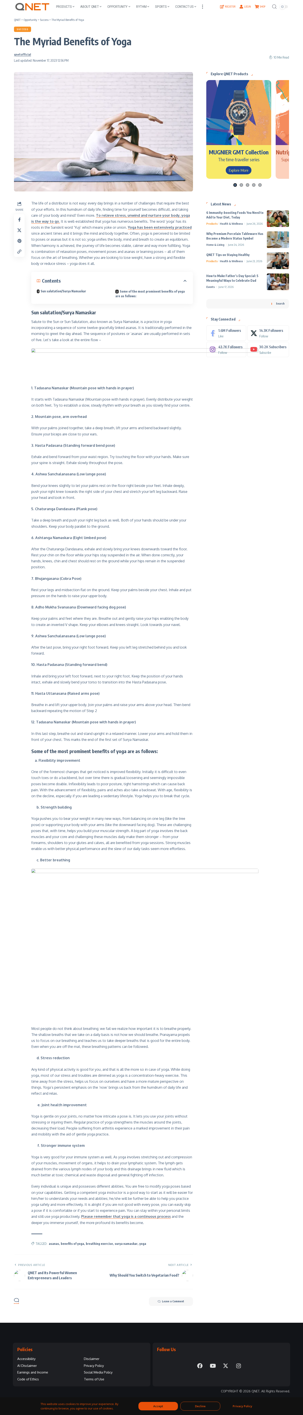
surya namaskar (126, 1244)
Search (280, 303)
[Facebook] (226, 333)
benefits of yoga (72, 1244)
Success (22, 29)
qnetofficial (22, 54)
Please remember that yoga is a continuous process (126, 1216)
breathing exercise (99, 1244)
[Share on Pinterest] (19, 241)
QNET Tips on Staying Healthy (228, 255)
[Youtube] (268, 349)
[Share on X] (19, 230)
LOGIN (247, 6)
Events (210, 287)
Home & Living (215, 244)
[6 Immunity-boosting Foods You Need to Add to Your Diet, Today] (278, 218)
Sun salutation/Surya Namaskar (63, 291)
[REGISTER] (222, 6)
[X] (268, 333)
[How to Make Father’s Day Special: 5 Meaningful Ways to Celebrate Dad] (278, 282)
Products (212, 223)
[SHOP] (257, 6)
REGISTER (230, 6)
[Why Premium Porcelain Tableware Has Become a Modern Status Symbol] (278, 239)
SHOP (262, 6)
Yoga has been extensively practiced (160, 227)
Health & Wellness (231, 223)
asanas (54, 1244)
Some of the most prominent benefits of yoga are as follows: (150, 293)
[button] (202, 6)
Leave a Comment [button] (173, 1301)
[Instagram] (226, 349)
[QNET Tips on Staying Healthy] (278, 260)
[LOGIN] (241, 6)
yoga (142, 1244)
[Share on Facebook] (19, 219)
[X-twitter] (225, 1365)
